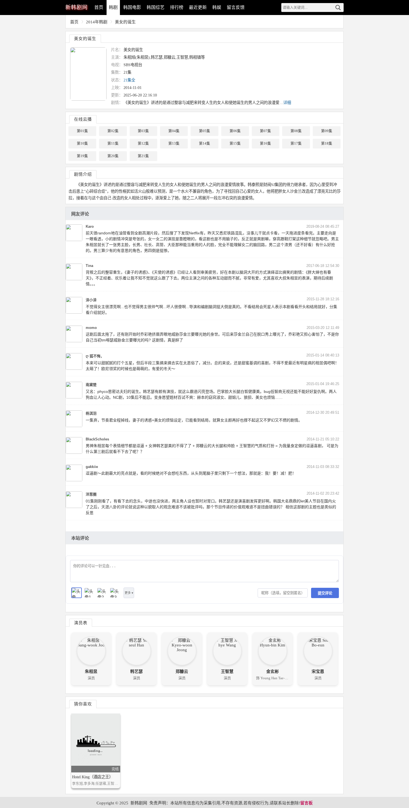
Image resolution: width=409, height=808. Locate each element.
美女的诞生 (125, 22)
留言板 (306, 803)
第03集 (143, 131)
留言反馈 (236, 7)
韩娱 (216, 7)
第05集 (204, 131)
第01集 (82, 131)
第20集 (113, 156)
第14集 (204, 143)
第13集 (173, 143)
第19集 (82, 156)
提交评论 (325, 593)
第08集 (296, 131)
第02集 (113, 131)
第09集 (326, 131)
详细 (287, 102)
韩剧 (113, 7)
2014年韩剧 (96, 22)
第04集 (173, 131)
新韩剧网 (138, 803)
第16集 (265, 143)
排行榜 (176, 7)
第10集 (82, 143)
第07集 (265, 131)
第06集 (235, 131)
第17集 (296, 143)
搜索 (338, 7)
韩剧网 (76, 7)
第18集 (326, 143)
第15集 (235, 143)
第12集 (143, 143)
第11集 (113, 143)
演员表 (80, 622)
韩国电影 (132, 7)
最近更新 (198, 7)
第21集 (143, 156)
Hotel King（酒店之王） (92, 777)
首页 (98, 7)
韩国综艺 (155, 7)
